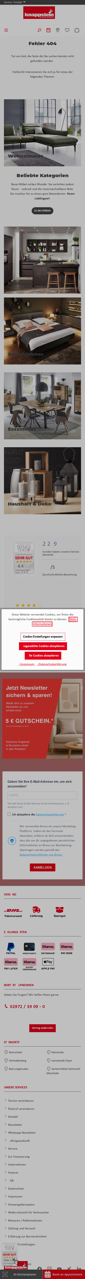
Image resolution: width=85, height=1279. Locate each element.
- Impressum (26, 664)
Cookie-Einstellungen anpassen (43, 636)
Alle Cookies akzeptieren (43, 655)
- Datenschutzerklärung (52, 664)
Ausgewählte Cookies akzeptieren (43, 646)
